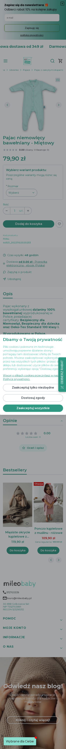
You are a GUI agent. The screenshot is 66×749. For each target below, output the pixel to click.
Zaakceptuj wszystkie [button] (33, 408)
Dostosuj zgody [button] (33, 398)
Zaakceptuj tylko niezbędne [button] (33, 387)
